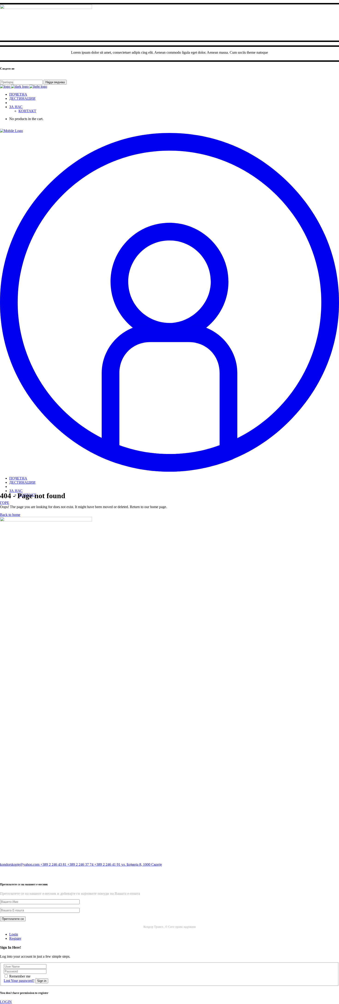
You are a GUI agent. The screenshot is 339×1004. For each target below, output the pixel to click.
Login (13, 934)
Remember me (19, 976)
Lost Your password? (19, 981)
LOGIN (6, 1002)
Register (15, 938)
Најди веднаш (55, 82)
